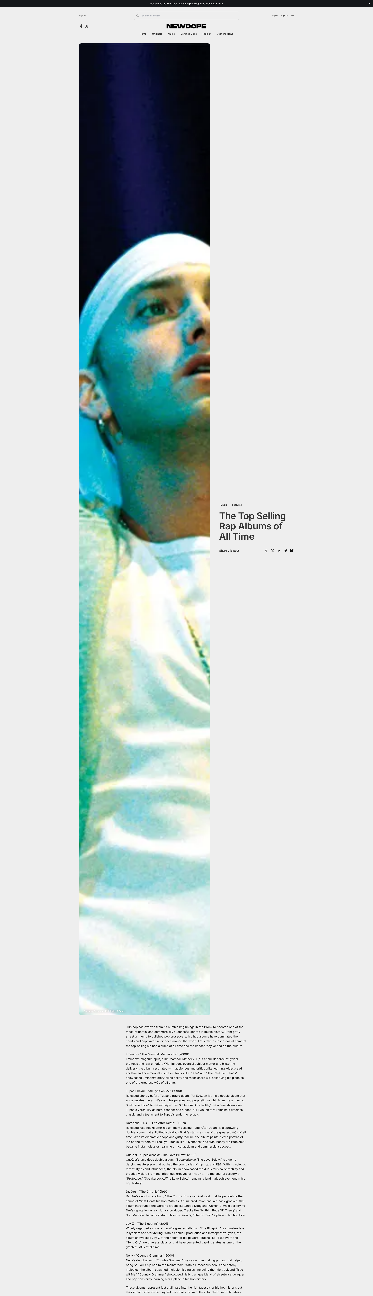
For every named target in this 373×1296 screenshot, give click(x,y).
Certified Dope (189, 33)
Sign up (82, 16)
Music (171, 33)
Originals (157, 33)
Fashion (207, 33)
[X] (87, 26)
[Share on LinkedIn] (279, 551)
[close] (369, 3)
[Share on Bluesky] (291, 550)
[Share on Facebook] (266, 551)
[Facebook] (81, 26)
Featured (237, 504)
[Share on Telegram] (285, 551)
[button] (186, 16)
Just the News (225, 33)
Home (143, 33)
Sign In (275, 16)
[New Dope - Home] (186, 26)
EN (292, 16)
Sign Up (284, 15)
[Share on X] (272, 551)
